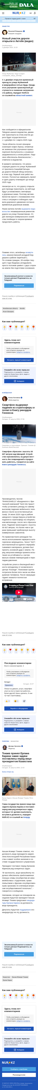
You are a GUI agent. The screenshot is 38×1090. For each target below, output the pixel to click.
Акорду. (26, 817)
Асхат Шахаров (8, 311)
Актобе (22, 308)
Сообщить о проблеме (19, 1069)
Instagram (20, 381)
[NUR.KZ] (19, 13)
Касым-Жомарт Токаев (20, 977)
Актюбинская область (10, 308)
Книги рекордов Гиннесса (14, 465)
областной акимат (24, 95)
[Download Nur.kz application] (19, 5)
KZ (31, 13)
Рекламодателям (19, 1075)
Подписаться (19, 285)
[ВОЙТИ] (35, 13)
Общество (6, 26)
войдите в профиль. (23, 352)
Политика (5, 741)
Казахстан (15, 741)
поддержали (25, 910)
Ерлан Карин (7, 980)
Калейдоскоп (7, 393)
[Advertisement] (19, 112)
